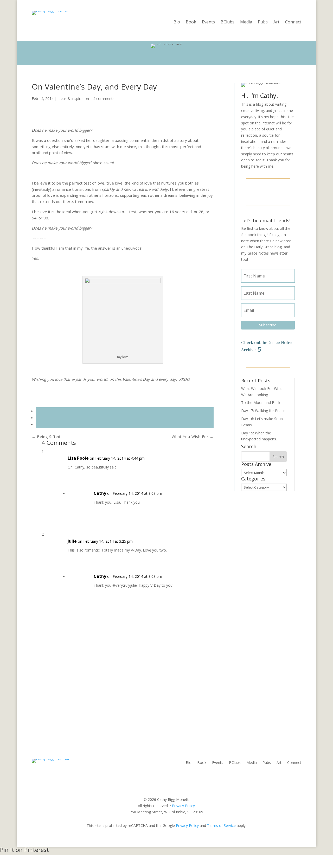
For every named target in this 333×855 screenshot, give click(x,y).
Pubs (263, 22)
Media (246, 22)
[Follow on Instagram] (268, 191)
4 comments (103, 98)
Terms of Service (221, 825)
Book (191, 22)
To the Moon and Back (260, 402)
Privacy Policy (183, 805)
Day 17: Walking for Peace (263, 410)
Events (208, 22)
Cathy (100, 493)
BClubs (227, 22)
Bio (177, 22)
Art (276, 22)
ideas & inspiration (73, 98)
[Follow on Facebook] (255, 191)
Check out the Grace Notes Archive (266, 346)
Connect (293, 22)
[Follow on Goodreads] (280, 191)
